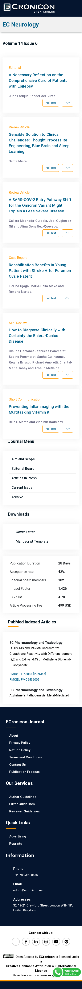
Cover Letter (25, 532)
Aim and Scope (23, 459)
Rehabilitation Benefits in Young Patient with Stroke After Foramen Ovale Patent (40, 270)
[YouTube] (56, 942)
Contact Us (17, 765)
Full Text (50, 102)
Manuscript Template (31, 541)
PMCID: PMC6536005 (24, 680)
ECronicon (47, 957)
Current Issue (22, 488)
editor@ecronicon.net (28, 890)
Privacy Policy (19, 743)
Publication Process (24, 772)
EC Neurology (21, 24)
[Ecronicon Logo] (29, 8)
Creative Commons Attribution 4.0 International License (41, 968)
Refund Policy (19, 750)
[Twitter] (16, 942)
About (13, 735)
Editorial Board (23, 469)
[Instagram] (46, 942)
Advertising (17, 836)
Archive (17, 497)
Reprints (15, 843)
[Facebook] (26, 942)
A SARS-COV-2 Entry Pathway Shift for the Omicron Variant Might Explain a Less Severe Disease (40, 205)
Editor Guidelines (22, 804)
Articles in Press (24, 478)
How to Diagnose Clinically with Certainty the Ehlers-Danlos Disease (37, 335)
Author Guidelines (22, 797)
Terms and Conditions (25, 757)
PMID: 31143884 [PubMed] (27, 674)
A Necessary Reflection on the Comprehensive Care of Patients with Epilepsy (38, 80)
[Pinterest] (66, 942)
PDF (67, 102)
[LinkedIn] (36, 942)
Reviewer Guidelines (24, 811)
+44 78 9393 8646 (25, 875)
